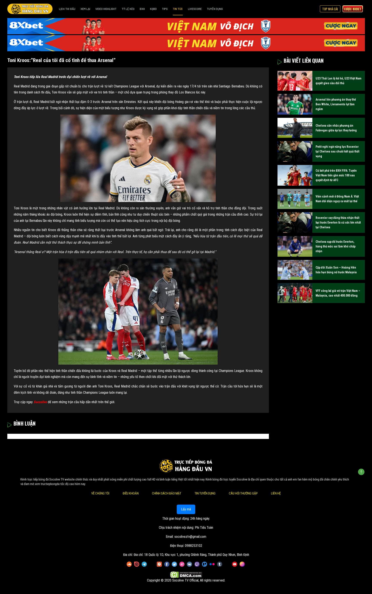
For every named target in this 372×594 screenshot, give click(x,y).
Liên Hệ (276, 493)
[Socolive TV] (30, 9)
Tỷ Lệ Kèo (128, 9)
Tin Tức (178, 9)
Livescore (195, 9)
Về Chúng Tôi (100, 493)
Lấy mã (186, 509)
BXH (142, 9)
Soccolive (40, 402)
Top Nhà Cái (330, 8)
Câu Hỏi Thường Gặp (243, 493)
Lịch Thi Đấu (67, 9)
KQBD (153, 9)
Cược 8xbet (352, 8)
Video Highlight (105, 9)
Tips (165, 9)
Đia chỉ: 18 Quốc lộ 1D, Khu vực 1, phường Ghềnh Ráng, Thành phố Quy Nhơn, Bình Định (191, 555)
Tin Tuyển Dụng (205, 493)
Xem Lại (85, 9)
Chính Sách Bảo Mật (166, 493)
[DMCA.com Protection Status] (186, 574)
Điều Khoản (131, 493)
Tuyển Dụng (215, 9)
